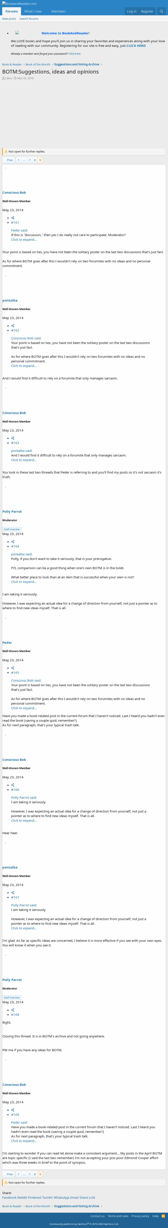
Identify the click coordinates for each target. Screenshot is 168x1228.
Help (155, 1216)
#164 (15, 546)
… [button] (24, 160)
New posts (9, 19)
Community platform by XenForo (84, 1224)
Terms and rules (118, 1216)
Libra (8, 78)
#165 (15, 672)
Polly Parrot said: (24, 797)
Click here (74, 54)
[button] (45, 11)
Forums (11, 11)
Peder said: (19, 230)
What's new (33, 11)
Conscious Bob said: (26, 338)
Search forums (28, 19)
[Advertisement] (84, 115)
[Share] (12, 218)
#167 (15, 897)
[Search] (161, 11)
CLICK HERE (135, 45)
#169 (15, 1114)
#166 (15, 789)
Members (58, 11)
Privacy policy (140, 1216)
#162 (15, 330)
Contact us (98, 1216)
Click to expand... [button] (24, 239)
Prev (10, 160)
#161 (15, 222)
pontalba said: (21, 450)
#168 (15, 1014)
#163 (15, 442)
